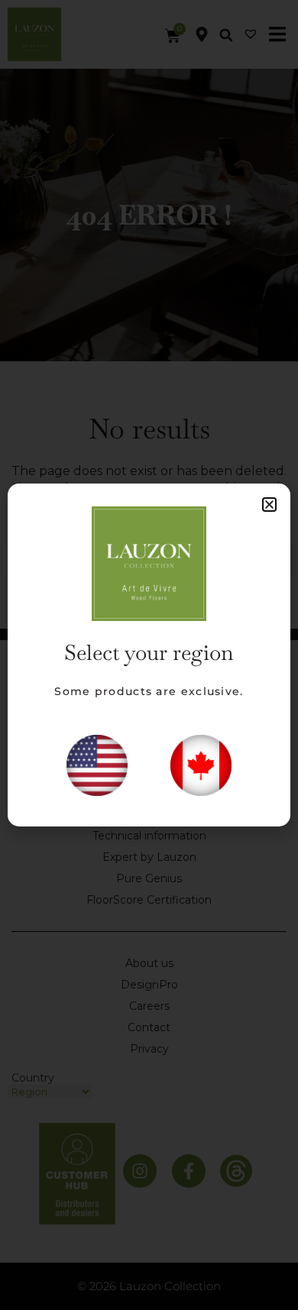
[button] (269, 504)
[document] (149, 655)
